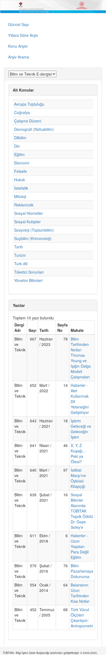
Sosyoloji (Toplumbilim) (34, 230)
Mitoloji (20, 196)
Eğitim (19, 154)
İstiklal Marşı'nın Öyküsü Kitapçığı (78, 478)
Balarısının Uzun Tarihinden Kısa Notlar (80, 593)
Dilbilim (20, 137)
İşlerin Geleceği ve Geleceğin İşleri (81, 429)
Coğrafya (22, 112)
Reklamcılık (23, 204)
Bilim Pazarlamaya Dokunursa (82, 571)
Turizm (20, 255)
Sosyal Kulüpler (27, 221)
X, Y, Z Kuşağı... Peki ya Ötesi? (78, 453)
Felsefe (20, 171)
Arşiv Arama (18, 57)
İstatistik (21, 188)
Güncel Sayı (18, 24)
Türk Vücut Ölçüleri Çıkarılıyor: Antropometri (82, 617)
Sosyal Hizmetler (28, 213)
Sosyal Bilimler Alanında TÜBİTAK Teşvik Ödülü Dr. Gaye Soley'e (82, 511)
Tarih (18, 246)
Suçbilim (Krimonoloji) (32, 238)
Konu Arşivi (17, 46)
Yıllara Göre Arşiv (23, 35)
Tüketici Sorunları (29, 272)
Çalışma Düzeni (27, 121)
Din (17, 146)
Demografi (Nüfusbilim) (34, 129)
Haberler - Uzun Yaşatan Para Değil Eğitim (80, 546)
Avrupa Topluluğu (29, 104)
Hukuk (19, 179)
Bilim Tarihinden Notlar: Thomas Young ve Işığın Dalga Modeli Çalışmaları (81, 358)
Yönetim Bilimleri (28, 280)
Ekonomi (21, 163)
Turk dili (20, 263)
